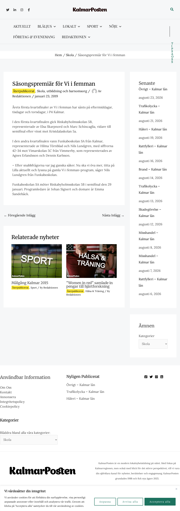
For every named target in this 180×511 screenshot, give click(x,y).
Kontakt (6, 392)
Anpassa (105, 501)
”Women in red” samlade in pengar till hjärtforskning (89, 284)
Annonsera (8, 397)
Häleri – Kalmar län (153, 129)
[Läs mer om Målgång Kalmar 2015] (36, 261)
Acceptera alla (160, 501)
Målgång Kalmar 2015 (29, 283)
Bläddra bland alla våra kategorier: (25, 433)
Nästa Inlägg (113, 215)
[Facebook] (28, 9)
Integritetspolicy (12, 402)
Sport (34, 287)
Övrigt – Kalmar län (153, 89)
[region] (90, 498)
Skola (41, 91)
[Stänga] (176, 489)
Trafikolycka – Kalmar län (85, 392)
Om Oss (5, 387)
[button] (172, 9)
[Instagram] (21, 9)
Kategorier (147, 336)
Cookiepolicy (10, 406)
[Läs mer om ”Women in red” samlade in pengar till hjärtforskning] (91, 261)
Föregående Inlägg (19, 215)
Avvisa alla (130, 501)
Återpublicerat (23, 91)
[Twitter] (7, 9)
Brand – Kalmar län (153, 169)
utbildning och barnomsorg (67, 91)
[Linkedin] (14, 9)
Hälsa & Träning (94, 291)
